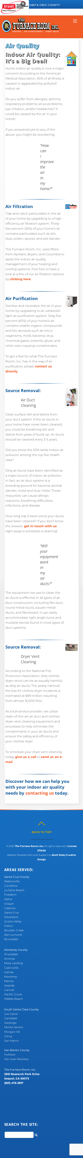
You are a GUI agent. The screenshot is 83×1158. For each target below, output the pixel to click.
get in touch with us (40, 526)
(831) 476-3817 (13, 1083)
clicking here (20, 279)
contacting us (39, 793)
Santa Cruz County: (45, 5)
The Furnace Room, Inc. (29, 846)
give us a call (25, 757)
